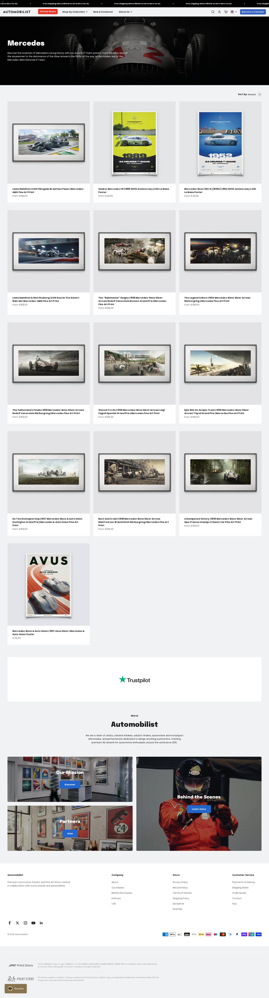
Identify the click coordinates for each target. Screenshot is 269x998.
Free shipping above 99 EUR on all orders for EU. (35, 3)
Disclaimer (178, 903)
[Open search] (213, 12)
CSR (114, 903)
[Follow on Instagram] (25, 923)
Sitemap (177, 909)
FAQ (234, 903)
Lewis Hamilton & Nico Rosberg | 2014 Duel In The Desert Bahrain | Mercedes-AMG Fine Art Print (45, 299)
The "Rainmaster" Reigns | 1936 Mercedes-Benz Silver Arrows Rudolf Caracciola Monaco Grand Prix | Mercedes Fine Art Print (132, 301)
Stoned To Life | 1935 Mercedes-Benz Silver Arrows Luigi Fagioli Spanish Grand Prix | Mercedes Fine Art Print (131, 411)
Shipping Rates (240, 887)
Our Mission (118, 887)
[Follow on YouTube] (33, 923)
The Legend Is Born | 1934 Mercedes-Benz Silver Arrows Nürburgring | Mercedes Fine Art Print (217, 299)
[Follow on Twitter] (17, 923)
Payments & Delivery (243, 882)
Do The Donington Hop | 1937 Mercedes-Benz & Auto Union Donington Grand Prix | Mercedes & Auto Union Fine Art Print (47, 522)
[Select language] (234, 11)
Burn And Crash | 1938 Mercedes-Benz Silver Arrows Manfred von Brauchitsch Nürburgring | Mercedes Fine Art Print (133, 522)
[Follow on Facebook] (9, 923)
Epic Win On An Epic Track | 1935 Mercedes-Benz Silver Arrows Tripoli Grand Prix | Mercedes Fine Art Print (216, 411)
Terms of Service (182, 892)
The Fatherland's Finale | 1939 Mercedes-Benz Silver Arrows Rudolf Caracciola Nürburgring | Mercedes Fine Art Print (48, 411)
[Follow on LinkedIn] (41, 923)
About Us (124, 11)
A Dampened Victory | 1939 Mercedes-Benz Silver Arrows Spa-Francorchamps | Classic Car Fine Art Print (218, 520)
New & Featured (103, 11)
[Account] (219, 12)
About (115, 882)
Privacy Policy (180, 882)
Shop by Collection (73, 11)
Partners (116, 898)
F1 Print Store (48, 11)
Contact (237, 898)
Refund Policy (180, 887)
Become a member (253, 11)
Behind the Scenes (122, 892)
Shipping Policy (181, 898)
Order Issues (239, 892)
